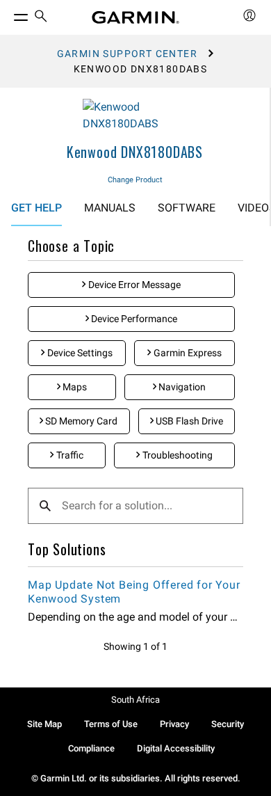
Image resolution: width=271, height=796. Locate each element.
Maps (73, 386)
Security (227, 724)
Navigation (181, 386)
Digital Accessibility (176, 748)
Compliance (91, 748)
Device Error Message (133, 284)
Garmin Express (186, 352)
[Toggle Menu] (8, 14)
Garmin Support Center (127, 53)
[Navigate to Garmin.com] (135, 17)
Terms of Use (111, 724)
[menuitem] (41, 17)
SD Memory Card (80, 421)
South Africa (135, 699)
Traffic (68, 455)
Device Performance (133, 318)
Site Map (44, 724)
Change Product (135, 179)
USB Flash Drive (188, 421)
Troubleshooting (176, 455)
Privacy (174, 724)
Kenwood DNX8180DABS (135, 151)
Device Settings (79, 352)
